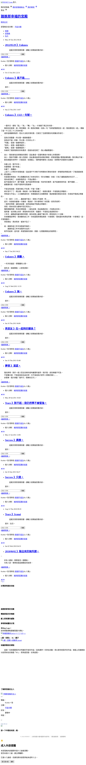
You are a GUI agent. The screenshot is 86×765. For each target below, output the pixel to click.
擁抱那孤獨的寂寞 (20, 65)
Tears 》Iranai (13, 514)
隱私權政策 (54, 736)
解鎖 (23, 54)
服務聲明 (63, 736)
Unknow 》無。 (13, 291)
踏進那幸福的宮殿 (14, 16)
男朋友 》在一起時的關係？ (20, 328)
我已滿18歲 (5, 761)
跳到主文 (4, 22)
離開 (12, 761)
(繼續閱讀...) (5, 57)
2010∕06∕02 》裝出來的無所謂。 (22, 551)
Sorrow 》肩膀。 (14, 440)
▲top (3, 69)
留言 (22, 61)
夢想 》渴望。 (13, 365)
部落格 (7, 33)
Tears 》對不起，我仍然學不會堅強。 (26, 403)
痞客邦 (17, 61)
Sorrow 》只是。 (14, 477)
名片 (6, 36)
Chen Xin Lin (4, 724)
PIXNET (27, 736)
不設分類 (18, 27)
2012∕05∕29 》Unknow (16, 45)
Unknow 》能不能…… (17, 78)
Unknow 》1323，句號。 (18, 115)
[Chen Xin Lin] (2, 726)
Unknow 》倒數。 (15, 256)
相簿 (6, 31)
